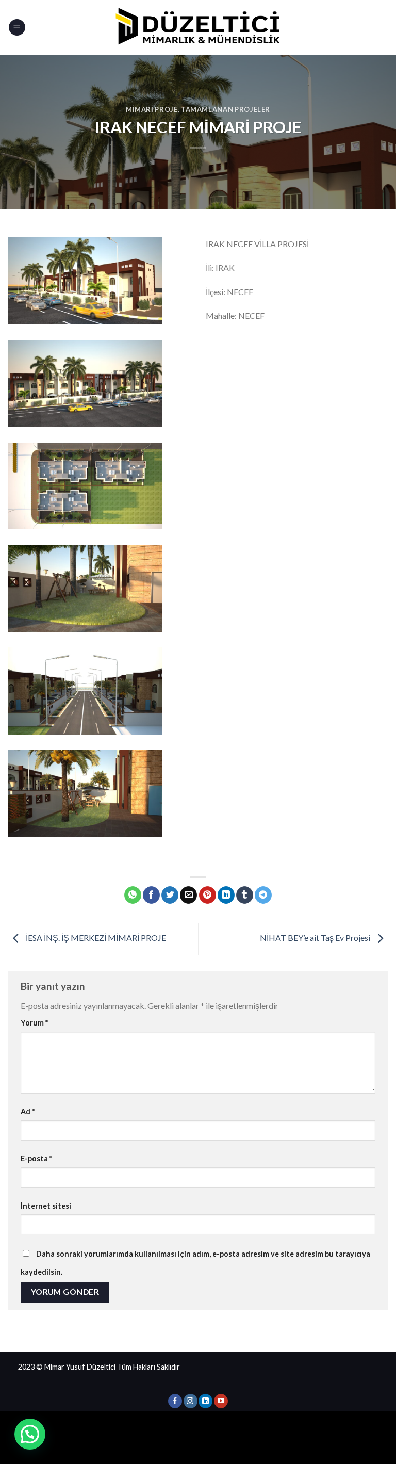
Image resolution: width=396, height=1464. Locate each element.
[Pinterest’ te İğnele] (207, 895)
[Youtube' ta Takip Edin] (221, 1401)
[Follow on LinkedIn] (205, 1401)
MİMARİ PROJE (152, 109)
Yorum (34, 1022)
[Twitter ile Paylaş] (169, 895)
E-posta (36, 1158)
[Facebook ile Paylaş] (151, 895)
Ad (28, 1111)
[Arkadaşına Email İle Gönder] (188, 895)
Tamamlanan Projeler (225, 109)
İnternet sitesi (46, 1205)
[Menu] (17, 27)
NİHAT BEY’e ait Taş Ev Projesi (316, 938)
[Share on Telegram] (263, 895)
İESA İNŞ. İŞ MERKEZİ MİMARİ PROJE (95, 938)
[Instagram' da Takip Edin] (190, 1401)
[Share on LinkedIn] (226, 895)
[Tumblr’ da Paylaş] (244, 895)
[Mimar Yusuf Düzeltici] (198, 27)
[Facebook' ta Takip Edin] (175, 1401)
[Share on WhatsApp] (132, 895)
